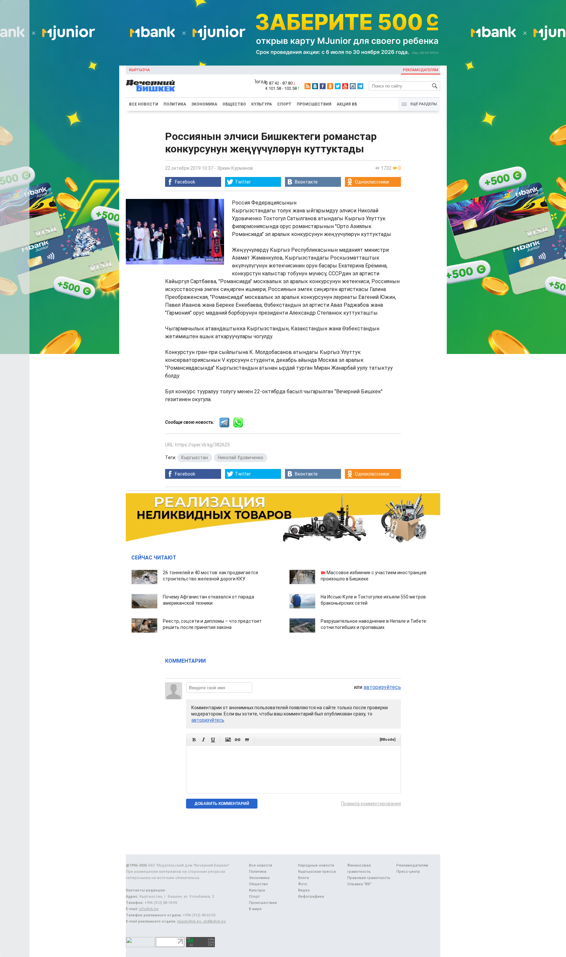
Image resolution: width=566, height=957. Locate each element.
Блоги (303, 878)
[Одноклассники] (330, 86)
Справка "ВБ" (359, 884)
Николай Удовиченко (240, 457)
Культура (261, 104)
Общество (234, 104)
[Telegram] (360, 86)
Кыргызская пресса (317, 871)
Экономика (204, 104)
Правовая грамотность (368, 878)
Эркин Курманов (235, 168)
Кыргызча (139, 70)
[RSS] (308, 86)
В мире (255, 909)
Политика (174, 104)
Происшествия (314, 104)
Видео (304, 890)
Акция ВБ (347, 104)
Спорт (284, 104)
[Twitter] (338, 86)
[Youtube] (345, 86)
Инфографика (311, 896)
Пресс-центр (408, 871)
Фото (302, 884)
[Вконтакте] (315, 86)
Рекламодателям (420, 70)
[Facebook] (323, 86)
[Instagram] (353, 86)
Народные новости (316, 865)
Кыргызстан (194, 457)
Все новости (143, 104)
